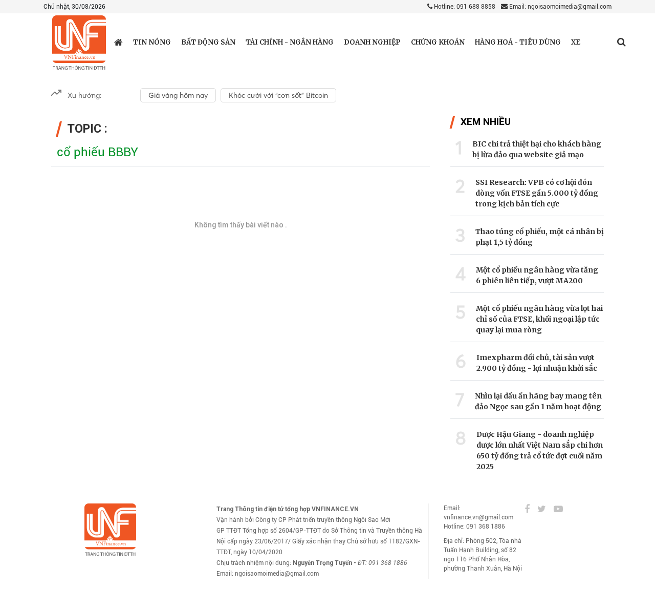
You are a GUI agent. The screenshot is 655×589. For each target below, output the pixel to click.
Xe (575, 42)
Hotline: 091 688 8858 (463, 6)
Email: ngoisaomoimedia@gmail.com (560, 6)
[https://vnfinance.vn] (118, 42)
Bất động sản (208, 42)
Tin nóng (152, 42)
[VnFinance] (79, 42)
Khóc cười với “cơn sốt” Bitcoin (278, 95)
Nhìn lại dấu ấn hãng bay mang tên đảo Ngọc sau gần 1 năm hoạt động (538, 401)
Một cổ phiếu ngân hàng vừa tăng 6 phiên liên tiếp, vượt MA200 (537, 275)
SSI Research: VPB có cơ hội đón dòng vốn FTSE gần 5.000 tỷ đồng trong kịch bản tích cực (536, 193)
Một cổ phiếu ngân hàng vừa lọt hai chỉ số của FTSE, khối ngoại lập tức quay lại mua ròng (539, 319)
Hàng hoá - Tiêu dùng (518, 42)
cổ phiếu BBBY (97, 152)
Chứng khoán (438, 42)
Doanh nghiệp (372, 42)
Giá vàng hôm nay (178, 95)
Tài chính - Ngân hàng (290, 42)
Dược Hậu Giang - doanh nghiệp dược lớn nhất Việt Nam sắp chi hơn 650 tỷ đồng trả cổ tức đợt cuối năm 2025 (539, 450)
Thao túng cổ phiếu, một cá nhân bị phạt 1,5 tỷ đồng (539, 237)
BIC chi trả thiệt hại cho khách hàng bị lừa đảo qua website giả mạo (536, 149)
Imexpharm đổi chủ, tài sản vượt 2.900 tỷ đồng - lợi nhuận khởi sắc (536, 363)
